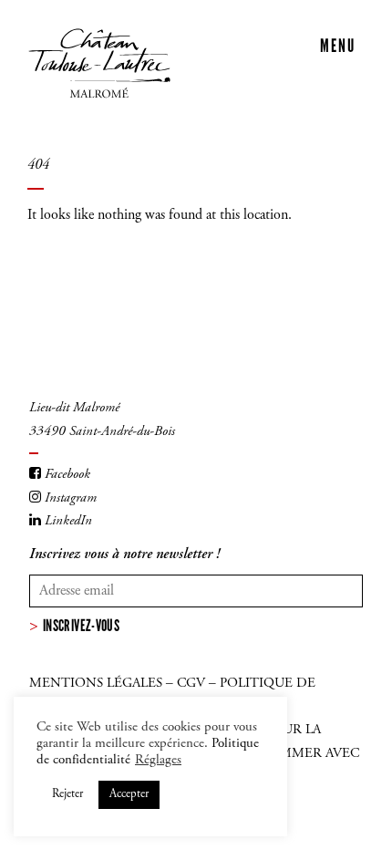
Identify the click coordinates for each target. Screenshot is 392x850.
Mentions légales (95, 683)
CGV (191, 683)
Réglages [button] (158, 760)
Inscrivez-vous (81, 626)
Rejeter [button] (67, 795)
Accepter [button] (129, 795)
